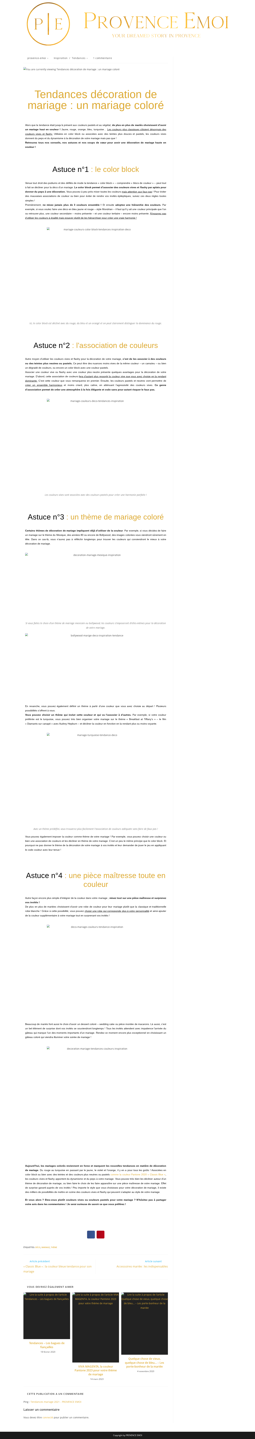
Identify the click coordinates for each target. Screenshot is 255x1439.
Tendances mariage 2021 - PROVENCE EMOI (56, 1401)
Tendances (78, 58)
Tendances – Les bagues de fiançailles (47, 1345)
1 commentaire (102, 58)
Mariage (45, 1247)
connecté (47, 1417)
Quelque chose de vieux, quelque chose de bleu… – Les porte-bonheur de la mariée (144, 1362)
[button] (91, 1234)
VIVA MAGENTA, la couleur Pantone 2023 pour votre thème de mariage (96, 1370)
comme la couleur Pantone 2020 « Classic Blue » (137, 1174)
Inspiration (61, 58)
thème (54, 1247)
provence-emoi (36, 58)
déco (37, 1247)
